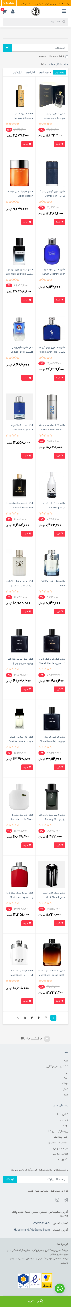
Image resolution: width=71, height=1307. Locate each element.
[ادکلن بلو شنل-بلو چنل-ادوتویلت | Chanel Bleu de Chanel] (51, 718)
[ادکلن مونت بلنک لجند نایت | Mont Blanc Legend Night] (51, 952)
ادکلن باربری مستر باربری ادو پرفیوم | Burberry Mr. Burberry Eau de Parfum (52, 820)
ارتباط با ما (8, 3)
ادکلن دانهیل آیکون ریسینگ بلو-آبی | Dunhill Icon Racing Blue (51, 196)
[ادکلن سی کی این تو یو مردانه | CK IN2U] (51, 485)
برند (66, 1072)
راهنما (65, 1125)
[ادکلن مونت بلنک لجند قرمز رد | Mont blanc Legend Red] (19, 874)
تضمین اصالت (61, 1159)
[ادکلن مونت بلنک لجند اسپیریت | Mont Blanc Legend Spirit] (19, 952)
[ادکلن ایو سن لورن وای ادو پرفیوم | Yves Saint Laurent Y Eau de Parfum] (19, 251)
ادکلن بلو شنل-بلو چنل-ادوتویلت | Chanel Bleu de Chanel (52, 742)
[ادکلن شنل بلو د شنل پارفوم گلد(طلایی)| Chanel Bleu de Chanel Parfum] (51, 641)
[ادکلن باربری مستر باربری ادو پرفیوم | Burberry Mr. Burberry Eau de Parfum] (51, 796)
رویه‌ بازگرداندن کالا (58, 1131)
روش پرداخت (61, 1137)
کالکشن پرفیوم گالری (57, 1066)
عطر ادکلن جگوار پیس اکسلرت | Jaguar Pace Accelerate (22, 352)
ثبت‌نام (10, 1179)
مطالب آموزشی (60, 1154)
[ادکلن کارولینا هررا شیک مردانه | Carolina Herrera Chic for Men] (19, 718)
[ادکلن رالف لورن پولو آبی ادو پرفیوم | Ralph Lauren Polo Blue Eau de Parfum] (51, 329)
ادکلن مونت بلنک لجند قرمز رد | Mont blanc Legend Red (19, 898)
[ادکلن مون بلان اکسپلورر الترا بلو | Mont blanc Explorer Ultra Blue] (19, 407)
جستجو (34, 1301)
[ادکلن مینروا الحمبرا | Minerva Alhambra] (19, 95)
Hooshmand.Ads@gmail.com (32, 1230)
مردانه (65, 1083)
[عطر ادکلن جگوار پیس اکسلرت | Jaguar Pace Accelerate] (19, 329)
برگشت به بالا (32, 1038)
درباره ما (64, 1120)
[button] (7, 11)
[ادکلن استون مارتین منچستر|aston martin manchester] (51, 95)
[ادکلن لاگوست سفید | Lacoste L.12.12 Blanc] (19, 796)
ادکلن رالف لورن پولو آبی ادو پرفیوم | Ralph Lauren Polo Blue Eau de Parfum (52, 352)
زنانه (66, 1078)
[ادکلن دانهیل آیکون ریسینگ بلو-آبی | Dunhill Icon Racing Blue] (51, 173)
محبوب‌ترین (45, 72)
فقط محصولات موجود (51, 57)
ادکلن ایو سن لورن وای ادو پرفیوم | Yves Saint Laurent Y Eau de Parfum (19, 274)
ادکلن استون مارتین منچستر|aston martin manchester (54, 118)
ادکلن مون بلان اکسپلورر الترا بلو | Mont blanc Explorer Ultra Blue (21, 430)
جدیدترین (59, 72)
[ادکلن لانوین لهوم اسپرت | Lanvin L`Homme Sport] (51, 251)
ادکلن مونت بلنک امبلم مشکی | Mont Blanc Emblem (54, 898)
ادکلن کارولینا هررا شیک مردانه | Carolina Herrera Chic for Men (21, 742)
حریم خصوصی (60, 1148)
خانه (66, 1061)
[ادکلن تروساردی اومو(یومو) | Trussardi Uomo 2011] (19, 485)
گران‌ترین (30, 72)
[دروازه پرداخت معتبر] (47, 1280)
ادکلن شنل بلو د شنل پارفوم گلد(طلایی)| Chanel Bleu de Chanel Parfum (52, 664)
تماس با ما (62, 1114)
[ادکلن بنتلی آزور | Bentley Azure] (51, 563)
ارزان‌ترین (17, 72)
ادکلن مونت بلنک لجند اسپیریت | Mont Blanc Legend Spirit (22, 975)
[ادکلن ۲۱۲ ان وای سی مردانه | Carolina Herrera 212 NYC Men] (51, 407)
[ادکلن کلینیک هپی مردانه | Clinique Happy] (19, 173)
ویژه (66, 1095)
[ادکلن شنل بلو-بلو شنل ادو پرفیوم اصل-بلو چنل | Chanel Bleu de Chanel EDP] (19, 641)
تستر (65, 1089)
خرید (58, 144)
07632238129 (41, 1223)
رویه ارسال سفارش (58, 1142)
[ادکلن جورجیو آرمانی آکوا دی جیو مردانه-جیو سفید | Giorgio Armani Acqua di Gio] (19, 563)
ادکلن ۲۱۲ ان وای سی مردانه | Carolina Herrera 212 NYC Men (52, 430)
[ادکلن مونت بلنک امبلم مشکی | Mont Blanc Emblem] (51, 874)
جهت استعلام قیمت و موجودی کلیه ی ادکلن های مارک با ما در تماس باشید (45, 4)
